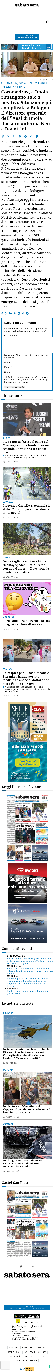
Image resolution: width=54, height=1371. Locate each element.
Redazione (14, 1348)
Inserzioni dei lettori (33, 1356)
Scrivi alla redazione (27, 1360)
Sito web (8, 372)
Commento (10, 335)
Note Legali (29, 1352)
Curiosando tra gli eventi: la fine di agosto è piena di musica (26, 622)
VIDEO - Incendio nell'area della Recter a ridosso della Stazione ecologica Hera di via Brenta (30, 971)
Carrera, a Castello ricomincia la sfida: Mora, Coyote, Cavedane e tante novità (27, 509)
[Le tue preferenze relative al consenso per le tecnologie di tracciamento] (49, 1366)
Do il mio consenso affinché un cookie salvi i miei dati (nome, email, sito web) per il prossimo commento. (26, 379)
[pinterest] (19, 136)
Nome (8, 362)
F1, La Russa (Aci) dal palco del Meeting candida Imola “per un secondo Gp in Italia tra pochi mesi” (26, 447)
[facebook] (3, 136)
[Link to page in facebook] (21, 1266)
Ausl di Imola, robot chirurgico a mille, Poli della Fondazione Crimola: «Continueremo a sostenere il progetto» (30, 961)
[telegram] (36, 136)
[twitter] (8, 136)
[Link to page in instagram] (33, 1266)
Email (8, 367)
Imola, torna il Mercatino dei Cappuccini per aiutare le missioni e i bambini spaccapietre (26, 1109)
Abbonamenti (28, 1348)
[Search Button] (44, 20)
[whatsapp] (25, 136)
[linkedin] (14, 136)
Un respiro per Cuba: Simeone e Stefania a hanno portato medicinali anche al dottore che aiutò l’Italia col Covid (26, 678)
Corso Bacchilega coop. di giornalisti (27, 1326)
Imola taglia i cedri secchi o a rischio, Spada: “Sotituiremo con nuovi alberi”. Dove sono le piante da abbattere (26, 567)
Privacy (41, 1348)
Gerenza (42, 1352)
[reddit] (31, 136)
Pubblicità (15, 1356)
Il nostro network (29, 1322)
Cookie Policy (14, 1352)
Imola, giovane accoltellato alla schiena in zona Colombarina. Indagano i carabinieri (23, 1163)
